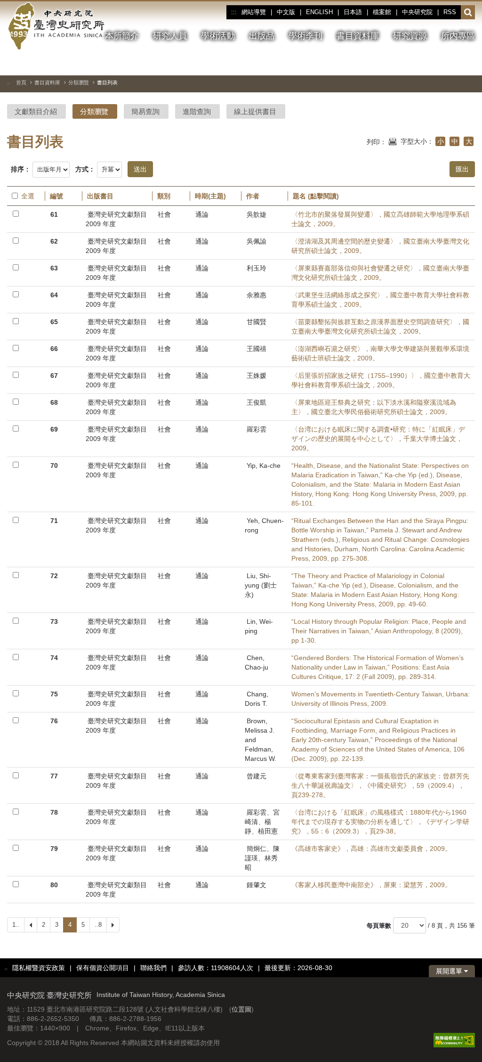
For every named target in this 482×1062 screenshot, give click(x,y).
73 (54, 621)
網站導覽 (253, 12)
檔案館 (382, 12)
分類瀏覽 (78, 82)
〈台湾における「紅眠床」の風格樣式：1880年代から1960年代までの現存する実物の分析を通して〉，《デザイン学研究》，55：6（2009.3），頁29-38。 (380, 822)
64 (54, 295)
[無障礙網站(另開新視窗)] (454, 1039)
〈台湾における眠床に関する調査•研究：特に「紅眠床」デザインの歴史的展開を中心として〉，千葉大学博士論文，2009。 (378, 438)
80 (54, 885)
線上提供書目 (255, 111)
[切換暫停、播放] (417, 63)
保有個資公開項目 (102, 968)
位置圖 (241, 1009)
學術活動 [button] (218, 36)
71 (54, 520)
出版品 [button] (261, 36)
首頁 (21, 82)
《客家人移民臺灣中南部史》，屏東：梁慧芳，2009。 (371, 885)
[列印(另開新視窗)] (392, 140)
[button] (468, 12)
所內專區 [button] (458, 36)
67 (54, 375)
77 (54, 776)
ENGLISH (319, 12)
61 (54, 214)
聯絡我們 (153, 968)
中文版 (286, 12)
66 (54, 348)
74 (54, 658)
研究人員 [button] (170, 36)
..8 (98, 924)
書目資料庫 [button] (358, 36)
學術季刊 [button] (305, 36)
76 (54, 721)
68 (54, 402)
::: (233, 12)
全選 (27, 196)
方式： (85, 169)
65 (54, 322)
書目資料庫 (47, 82)
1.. (15, 924)
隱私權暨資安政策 (38, 968)
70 (54, 465)
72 (54, 576)
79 (54, 848)
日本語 (353, 12)
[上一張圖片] (434, 63)
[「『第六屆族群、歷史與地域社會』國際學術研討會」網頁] (468, 63)
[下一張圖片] (451, 63)
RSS (449, 12)
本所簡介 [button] (122, 36)
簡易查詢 (145, 111)
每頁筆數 (379, 925)
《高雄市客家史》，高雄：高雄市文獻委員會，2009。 (371, 848)
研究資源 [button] (410, 36)
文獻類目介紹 (36, 111)
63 (54, 268)
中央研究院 (417, 12)
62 (54, 241)
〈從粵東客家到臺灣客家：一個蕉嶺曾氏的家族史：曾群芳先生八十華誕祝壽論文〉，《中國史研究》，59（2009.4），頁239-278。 (380, 785)
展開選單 (450, 971)
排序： (21, 169)
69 (54, 429)
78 (54, 812)
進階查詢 (197, 111)
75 (54, 694)
